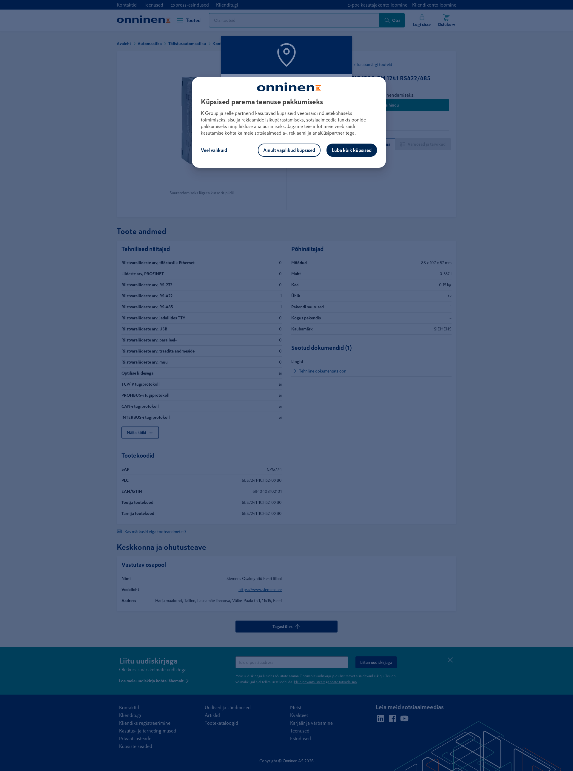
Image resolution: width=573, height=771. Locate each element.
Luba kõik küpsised (352, 150)
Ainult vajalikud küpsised (289, 150)
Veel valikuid (214, 150)
